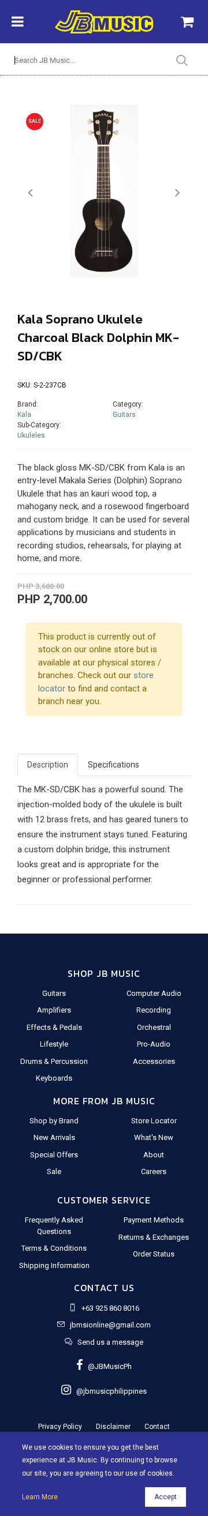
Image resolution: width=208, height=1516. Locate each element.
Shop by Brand (54, 1120)
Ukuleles (31, 435)
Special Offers (54, 1154)
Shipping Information (54, 1265)
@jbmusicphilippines (109, 1391)
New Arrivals (54, 1137)
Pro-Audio (153, 1044)
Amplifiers (54, 1010)
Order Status (153, 1254)
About (153, 1154)
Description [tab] (47, 764)
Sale (54, 1171)
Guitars (124, 415)
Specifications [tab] (113, 764)
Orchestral (154, 1027)
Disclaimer (113, 1427)
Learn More (40, 1497)
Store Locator (154, 1120)
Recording (153, 1010)
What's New (153, 1137)
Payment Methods (154, 1220)
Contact (157, 1427)
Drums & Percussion (54, 1061)
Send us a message (110, 1342)
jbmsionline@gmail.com (110, 1325)
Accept (165, 1497)
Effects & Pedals (54, 1027)
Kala (24, 415)
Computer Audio (154, 993)
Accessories (154, 1061)
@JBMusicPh (107, 1366)
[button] (30, 192)
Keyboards (54, 1078)
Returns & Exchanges (153, 1237)
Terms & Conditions (54, 1248)
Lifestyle (54, 1044)
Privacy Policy (60, 1427)
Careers (153, 1171)
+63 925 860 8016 (110, 1308)
